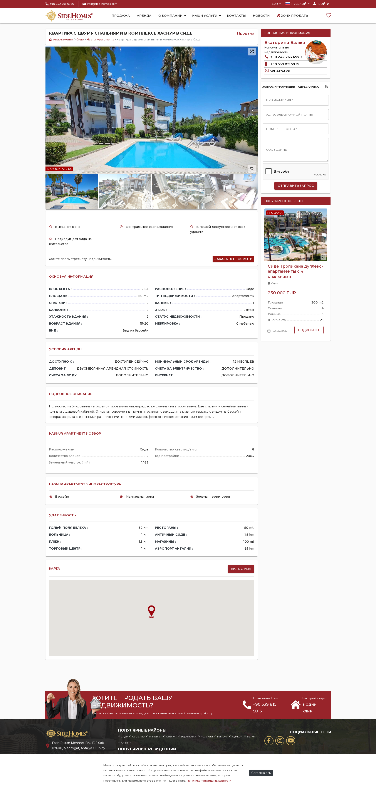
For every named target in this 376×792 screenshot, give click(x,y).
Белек (251, 736)
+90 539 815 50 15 (284, 64)
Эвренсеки (188, 736)
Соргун (171, 736)
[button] (252, 110)
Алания (126, 742)
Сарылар (138, 736)
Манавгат (155, 736)
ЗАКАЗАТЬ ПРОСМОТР (233, 259)
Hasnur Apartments (100, 39)
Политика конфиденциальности (209, 780)
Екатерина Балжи (284, 42)
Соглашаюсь (261, 773)
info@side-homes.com (102, 3)
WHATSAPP (279, 71)
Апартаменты (63, 39)
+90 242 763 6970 (62, 3)
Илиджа (222, 736)
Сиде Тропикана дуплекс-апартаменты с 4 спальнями (295, 271)
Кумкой (237, 736)
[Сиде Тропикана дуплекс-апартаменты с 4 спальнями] (295, 234)
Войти (323, 3)
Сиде (80, 39)
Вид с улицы (241, 568)
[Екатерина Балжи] (316, 52)
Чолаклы (207, 736)
